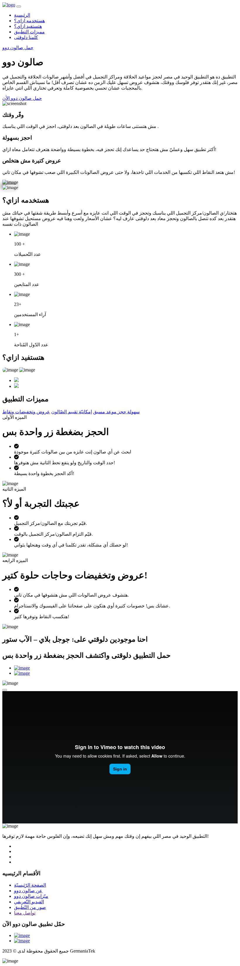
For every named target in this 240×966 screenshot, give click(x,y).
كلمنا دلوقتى (26, 37)
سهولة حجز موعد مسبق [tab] (116, 411)
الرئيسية (22, 15)
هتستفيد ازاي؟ (28, 26)
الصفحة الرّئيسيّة (30, 885)
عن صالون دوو (28, 890)
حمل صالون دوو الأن (22, 98)
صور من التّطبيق (30, 907)
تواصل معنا (24, 912)
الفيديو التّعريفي (29, 901)
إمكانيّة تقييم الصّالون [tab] (71, 411)
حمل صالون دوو (17, 47)
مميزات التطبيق (29, 31)
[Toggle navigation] (18, 6)
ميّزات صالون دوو (31, 896)
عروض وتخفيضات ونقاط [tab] (26, 411)
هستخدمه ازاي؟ (29, 20)
